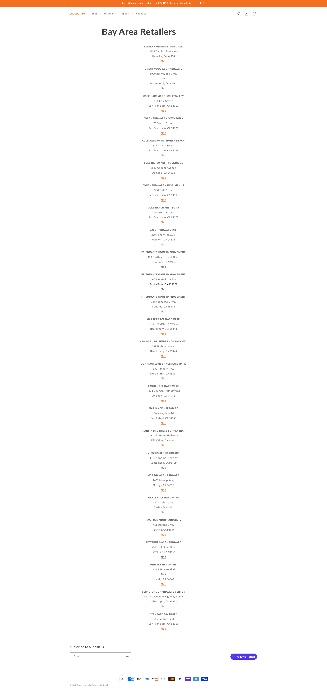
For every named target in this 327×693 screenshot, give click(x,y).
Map (163, 61)
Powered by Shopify (101, 685)
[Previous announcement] (71, 3)
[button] (96, 13)
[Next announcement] (256, 3)
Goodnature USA (84, 685)
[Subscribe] (127, 657)
